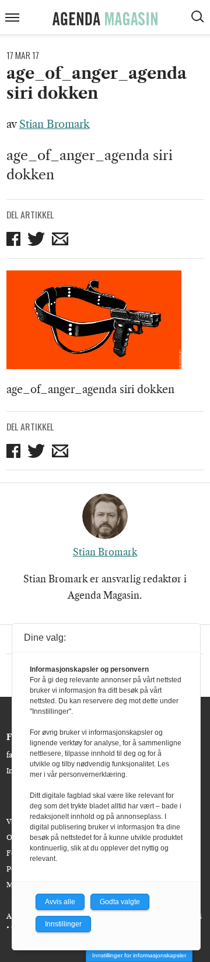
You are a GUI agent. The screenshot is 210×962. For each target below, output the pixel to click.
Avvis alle (60, 902)
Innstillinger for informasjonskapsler (139, 955)
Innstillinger (63, 924)
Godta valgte (120, 902)
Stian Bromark (54, 124)
